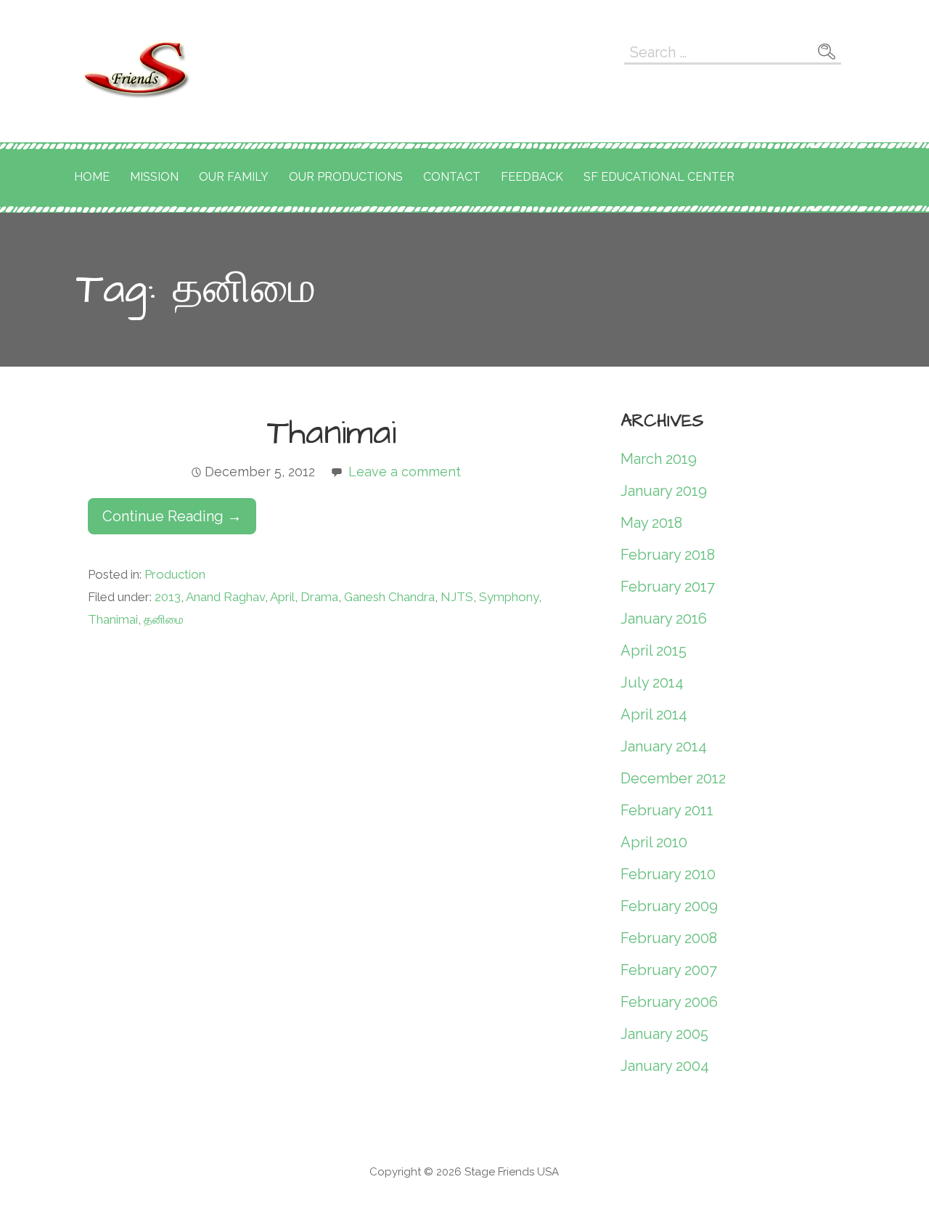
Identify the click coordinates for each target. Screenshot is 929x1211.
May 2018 (651, 522)
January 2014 (664, 746)
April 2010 (654, 842)
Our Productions (346, 177)
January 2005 (664, 1034)
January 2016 (664, 618)
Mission (154, 177)
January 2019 (664, 491)
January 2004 (665, 1066)
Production (174, 574)
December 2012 (673, 778)
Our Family (234, 177)
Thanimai (331, 433)
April (282, 597)
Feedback (532, 177)
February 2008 (669, 938)
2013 (168, 597)
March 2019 (659, 459)
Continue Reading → (172, 516)
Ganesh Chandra (389, 597)
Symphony (509, 597)
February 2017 (668, 586)
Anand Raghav (225, 597)
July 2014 (652, 682)
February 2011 (667, 810)
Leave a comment (404, 471)
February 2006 (669, 1002)
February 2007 (669, 970)
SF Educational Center (659, 177)
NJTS (457, 597)
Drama (319, 597)
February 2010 (668, 874)
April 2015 (654, 650)
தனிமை (164, 619)
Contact (451, 177)
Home (92, 177)
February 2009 (669, 906)
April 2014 (654, 714)
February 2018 (668, 554)
